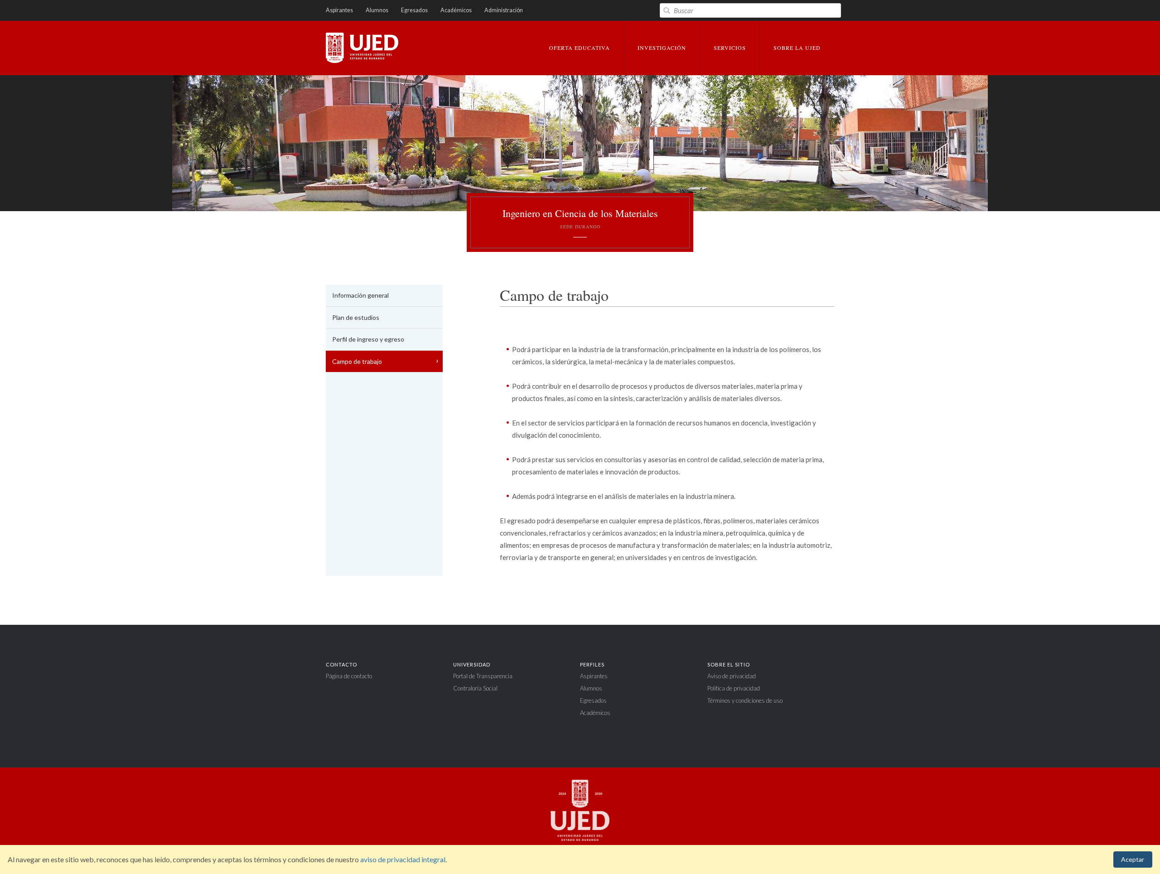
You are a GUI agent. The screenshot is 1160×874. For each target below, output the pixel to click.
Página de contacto (349, 676)
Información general (360, 295)
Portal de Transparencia (482, 676)
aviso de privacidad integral (402, 859)
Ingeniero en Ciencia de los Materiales (580, 219)
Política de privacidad (733, 688)
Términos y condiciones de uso (745, 700)
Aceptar (1132, 859)
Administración (503, 10)
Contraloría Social (475, 688)
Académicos (456, 10)
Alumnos (377, 10)
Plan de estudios (355, 317)
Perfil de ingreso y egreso (368, 339)
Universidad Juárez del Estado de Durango (362, 48)
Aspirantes (339, 10)
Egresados (414, 10)
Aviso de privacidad (731, 676)
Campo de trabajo (357, 361)
